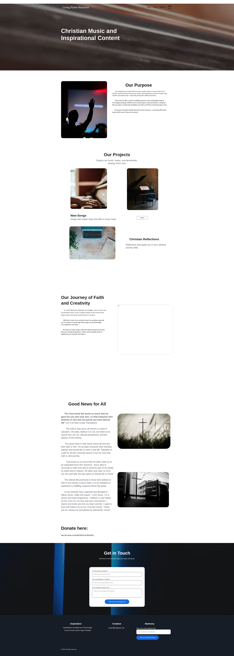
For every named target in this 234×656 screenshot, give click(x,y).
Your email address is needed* (101, 579)
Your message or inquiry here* (101, 587)
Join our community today (147, 637)
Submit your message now (117, 601)
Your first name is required (99, 571)
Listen (142, 218)
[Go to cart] (169, 7)
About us (163, 7)
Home (143, 7)
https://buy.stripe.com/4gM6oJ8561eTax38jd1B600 (77, 535)
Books (155, 7)
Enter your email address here (146, 628)
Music (149, 7)
